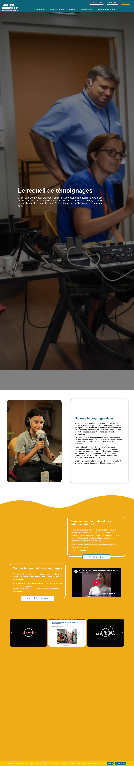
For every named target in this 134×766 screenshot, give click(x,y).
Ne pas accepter (120, 763)
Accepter (110, 763)
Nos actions (71, 9)
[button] (11, 633)
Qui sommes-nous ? (40, 9)
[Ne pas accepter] (131, 763)
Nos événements (86, 9)
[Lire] (67, 633)
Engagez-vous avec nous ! (106, 9)
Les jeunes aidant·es (57, 9)
